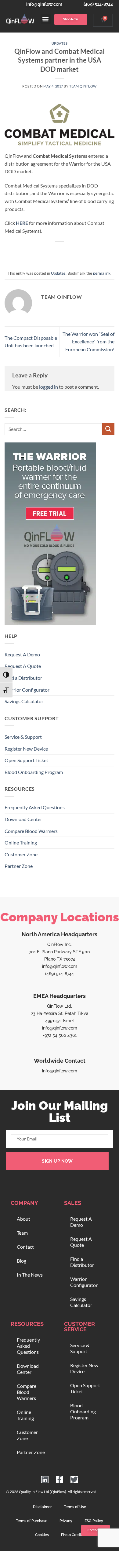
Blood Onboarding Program (34, 772)
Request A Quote (23, 666)
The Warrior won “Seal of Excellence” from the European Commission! (88, 341)
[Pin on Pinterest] (76, 252)
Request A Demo (22, 654)
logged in (48, 387)
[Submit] (108, 429)
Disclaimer (42, 1507)
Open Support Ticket (26, 760)
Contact (25, 1247)
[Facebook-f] (59, 1479)
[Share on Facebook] (43, 252)
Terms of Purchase (31, 1521)
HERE (22, 223)
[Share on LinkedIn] (87, 252)
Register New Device (26, 748)
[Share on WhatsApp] (32, 252)
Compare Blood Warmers (31, 831)
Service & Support (23, 737)
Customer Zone (21, 854)
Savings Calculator (24, 701)
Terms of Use (75, 1507)
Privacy (66, 1521)
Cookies (42, 1535)
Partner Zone (19, 866)
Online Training (21, 842)
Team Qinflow (83, 86)
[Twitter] (74, 1479)
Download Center (23, 819)
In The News (30, 1275)
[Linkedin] (45, 1479)
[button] (46, 19)
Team (22, 1233)
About (23, 1219)
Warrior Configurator (27, 690)
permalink (101, 273)
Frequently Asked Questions (35, 807)
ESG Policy (94, 1521)
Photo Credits (72, 1535)
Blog (21, 1261)
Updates (60, 43)
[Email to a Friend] (65, 252)
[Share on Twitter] (54, 252)
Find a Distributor (23, 678)
